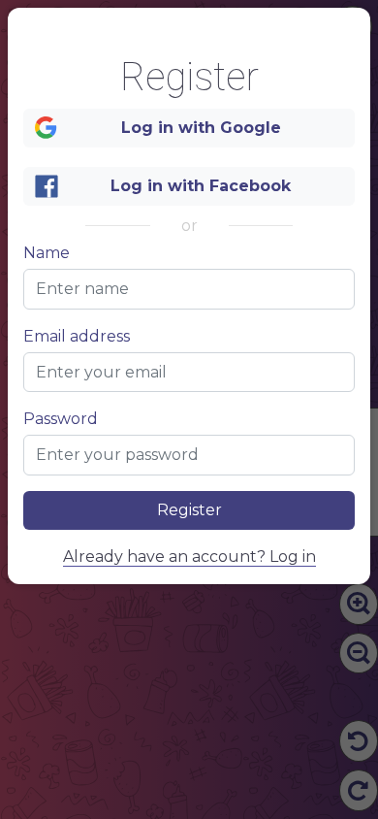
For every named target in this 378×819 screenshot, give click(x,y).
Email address (76, 336)
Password (60, 419)
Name (46, 253)
